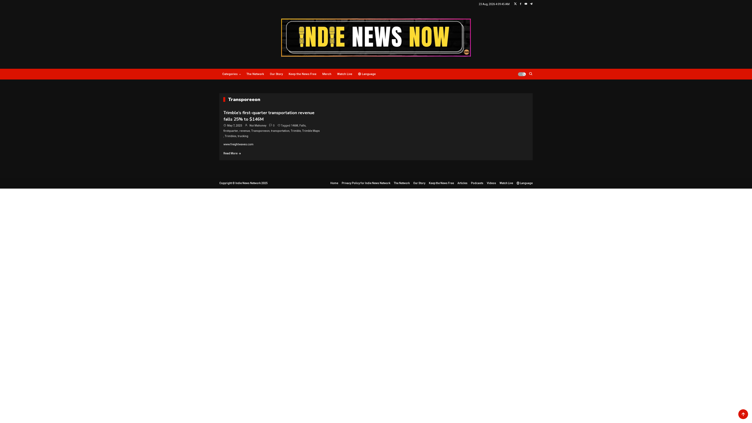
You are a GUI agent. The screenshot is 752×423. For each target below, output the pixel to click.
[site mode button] (522, 74)
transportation (280, 130)
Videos (491, 183)
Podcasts (477, 183)
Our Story (276, 74)
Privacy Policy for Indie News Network (366, 183)
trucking (243, 136)
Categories (230, 74)
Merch (326, 74)
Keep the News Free (302, 74)
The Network (255, 74)
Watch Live (344, 74)
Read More (230, 153)
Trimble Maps (311, 130)
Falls (302, 125)
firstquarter (230, 130)
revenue (245, 130)
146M (294, 125)
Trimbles (230, 136)
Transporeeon (260, 130)
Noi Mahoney (257, 125)
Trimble (296, 130)
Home (334, 183)
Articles (462, 183)
